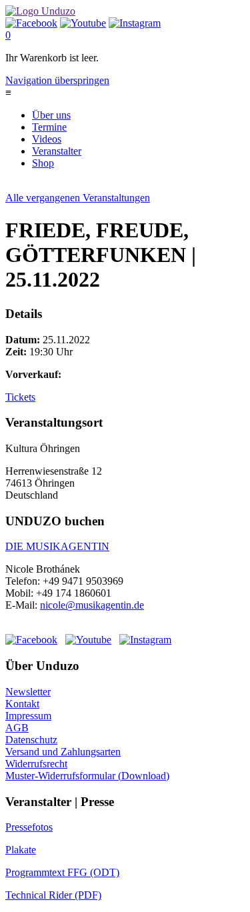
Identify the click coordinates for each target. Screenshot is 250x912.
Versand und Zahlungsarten (63, 751)
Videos (46, 139)
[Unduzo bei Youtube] (83, 23)
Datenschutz (31, 739)
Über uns (51, 115)
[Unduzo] (40, 11)
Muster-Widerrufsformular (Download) (87, 775)
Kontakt (22, 703)
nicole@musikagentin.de (92, 605)
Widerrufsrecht (36, 763)
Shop (43, 163)
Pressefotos (29, 827)
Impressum (28, 715)
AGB (17, 727)
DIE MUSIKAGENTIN (57, 546)
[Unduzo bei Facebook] (31, 23)
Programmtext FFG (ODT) (62, 872)
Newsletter (28, 691)
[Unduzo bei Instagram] (135, 23)
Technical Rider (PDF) (53, 895)
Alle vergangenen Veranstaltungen (77, 197)
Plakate (20, 849)
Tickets (20, 397)
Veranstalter (56, 151)
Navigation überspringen (57, 80)
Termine (49, 127)
